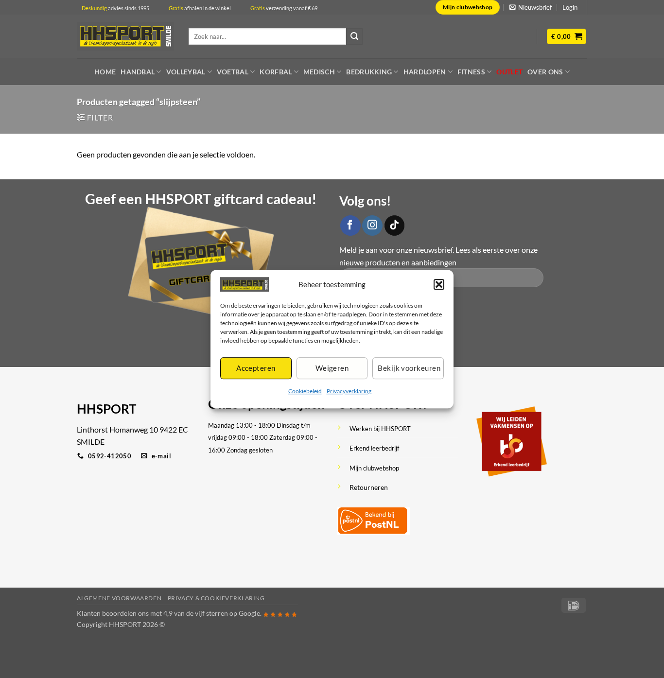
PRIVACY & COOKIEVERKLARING (216, 598)
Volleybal (186, 72)
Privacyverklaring (349, 391)
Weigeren (332, 368)
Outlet (509, 72)
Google (249, 613)
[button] (439, 284)
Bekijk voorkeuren (409, 368)
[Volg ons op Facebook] (350, 225)
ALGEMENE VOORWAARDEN (119, 598)
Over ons (545, 72)
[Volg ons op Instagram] (372, 225)
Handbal (138, 72)
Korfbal (276, 72)
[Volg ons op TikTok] (394, 225)
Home (105, 72)
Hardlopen (424, 72)
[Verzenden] (354, 36)
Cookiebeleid (305, 391)
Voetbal (232, 72)
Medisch (319, 72)
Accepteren (256, 368)
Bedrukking (369, 72)
